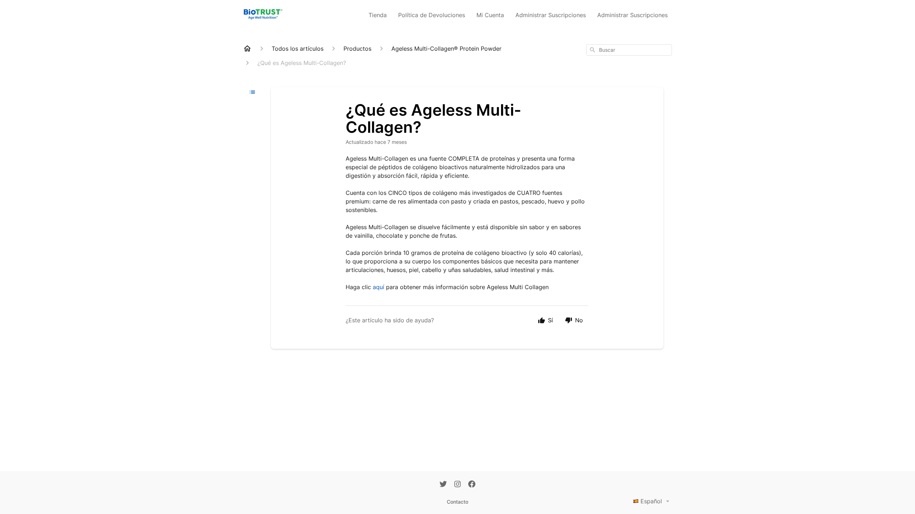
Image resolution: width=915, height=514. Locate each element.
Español (651, 501)
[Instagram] (457, 485)
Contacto (457, 502)
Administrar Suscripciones (550, 15)
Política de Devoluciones (431, 15)
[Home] (247, 48)
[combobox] (629, 50)
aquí (378, 287)
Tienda (378, 15)
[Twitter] (443, 485)
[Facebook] (472, 485)
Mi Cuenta (490, 15)
